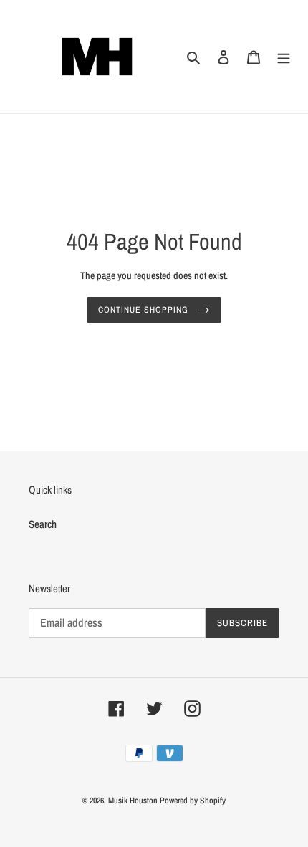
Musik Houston (133, 800)
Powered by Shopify (193, 800)
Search (43, 524)
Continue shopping (143, 309)
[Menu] (284, 56)
